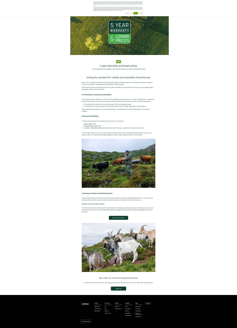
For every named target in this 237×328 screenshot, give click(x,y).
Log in (148, 303)
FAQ (105, 306)
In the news (107, 310)
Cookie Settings (86, 321)
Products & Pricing (97, 308)
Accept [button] (136, 13)
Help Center (117, 306)
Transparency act (128, 315)
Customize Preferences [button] (129, 13)
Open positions (127, 308)
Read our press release (118, 218)
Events (106, 308)
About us (126, 306)
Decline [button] (141, 13)
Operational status (118, 308)
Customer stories (108, 313)
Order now (118, 288)
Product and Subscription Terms (138, 314)
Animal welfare (127, 313)
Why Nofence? (96, 306)
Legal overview (138, 306)
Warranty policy (138, 310)
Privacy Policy (137, 308)
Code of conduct (138, 316)
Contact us (127, 310)
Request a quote (97, 310)
